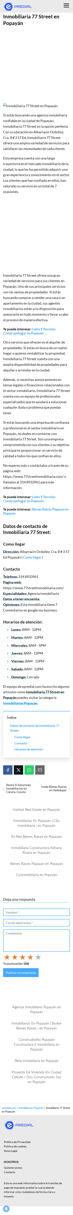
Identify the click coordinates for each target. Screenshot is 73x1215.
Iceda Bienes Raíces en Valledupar (54, 788)
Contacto (20, 743)
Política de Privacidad (17, 1142)
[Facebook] (7, 770)
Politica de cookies (15, 1146)
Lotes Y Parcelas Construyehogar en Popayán (29, 331)
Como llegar (32, 557)
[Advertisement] (36, 65)
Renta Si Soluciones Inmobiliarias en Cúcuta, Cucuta (18, 788)
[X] (18, 770)
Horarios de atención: (28, 749)
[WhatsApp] (29, 770)
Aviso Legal (10, 1150)
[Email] (40, 770)
